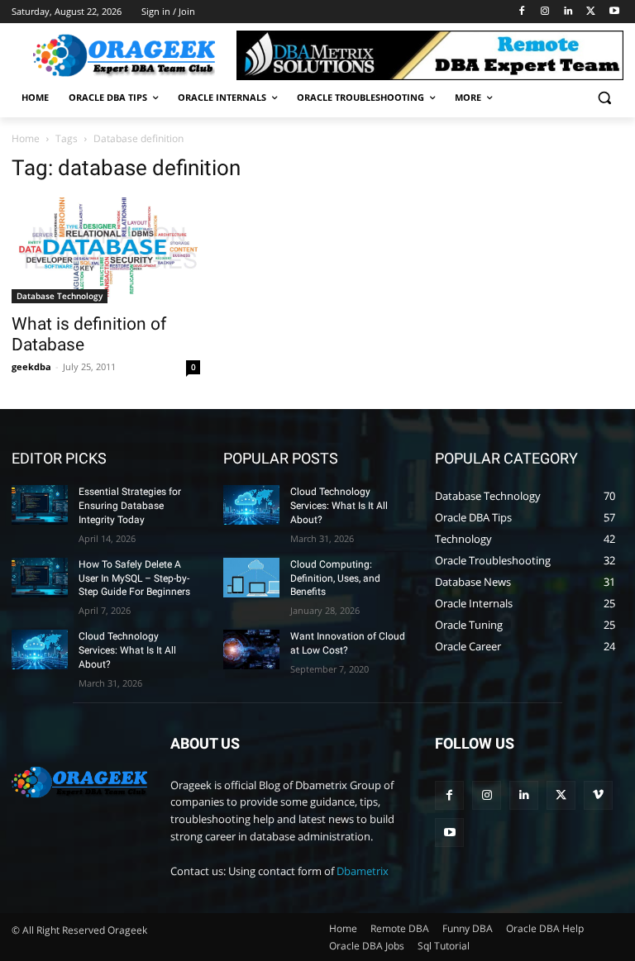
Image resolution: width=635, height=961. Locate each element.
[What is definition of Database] (106, 250)
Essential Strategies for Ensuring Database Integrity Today (130, 506)
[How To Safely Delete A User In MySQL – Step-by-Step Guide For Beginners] (40, 577)
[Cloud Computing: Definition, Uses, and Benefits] (251, 577)
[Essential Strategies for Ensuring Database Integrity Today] (40, 505)
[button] (604, 97)
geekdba (31, 366)
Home (26, 138)
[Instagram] (545, 11)
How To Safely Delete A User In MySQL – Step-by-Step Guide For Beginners (134, 578)
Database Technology (60, 296)
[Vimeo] (598, 795)
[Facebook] (522, 11)
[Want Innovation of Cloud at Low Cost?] (251, 649)
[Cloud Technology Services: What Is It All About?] (40, 649)
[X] (590, 11)
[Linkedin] (568, 11)
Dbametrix (363, 870)
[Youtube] (613, 11)
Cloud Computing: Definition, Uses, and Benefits (335, 578)
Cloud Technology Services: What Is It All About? (127, 650)
